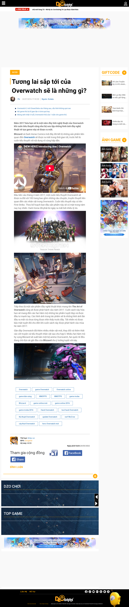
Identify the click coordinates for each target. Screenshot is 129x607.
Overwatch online (64, 390)
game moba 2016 (26, 410)
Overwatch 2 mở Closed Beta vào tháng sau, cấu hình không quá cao (44, 108)
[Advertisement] (64, 49)
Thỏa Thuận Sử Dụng (44, 603)
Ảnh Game (111, 140)
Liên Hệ (23, 592)
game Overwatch (42, 390)
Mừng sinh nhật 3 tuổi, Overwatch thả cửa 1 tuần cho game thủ (42, 115)
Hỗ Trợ (32, 592)
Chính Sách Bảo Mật (31, 603)
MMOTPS (58, 396)
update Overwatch (49, 417)
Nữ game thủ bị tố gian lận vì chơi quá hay (33, 112)
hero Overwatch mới (50, 424)
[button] (96, 503)
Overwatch (23, 390)
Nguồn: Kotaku (48, 99)
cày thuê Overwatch (27, 424)
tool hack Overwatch (70, 410)
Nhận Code (119, 83)
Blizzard (22, 403)
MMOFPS (43, 396)
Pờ (19, 99)
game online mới (40, 403)
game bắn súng (25, 396)
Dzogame (28, 441)
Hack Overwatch (47, 410)
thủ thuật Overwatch (27, 417)
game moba (74, 396)
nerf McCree (70, 417)
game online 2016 (62, 403)
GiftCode (111, 72)
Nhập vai (31, 438)
